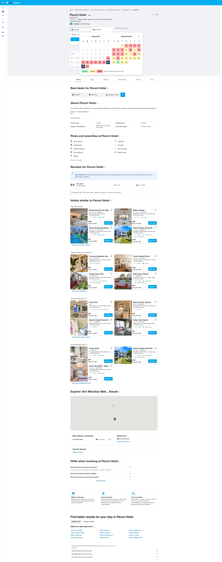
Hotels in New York (76, 535)
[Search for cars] (3, 15)
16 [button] (83, 58)
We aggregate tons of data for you (82, 554)
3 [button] (87, 50)
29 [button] (108, 62)
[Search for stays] (3, 11)
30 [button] (83, 66)
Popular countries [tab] (89, 521)
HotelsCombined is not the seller (82, 551)
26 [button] (95, 62)
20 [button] (100, 58)
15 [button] (108, 54)
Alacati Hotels (125, 10)
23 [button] (83, 62)
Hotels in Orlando (105, 533)
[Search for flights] (3, 8)
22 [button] (108, 58)
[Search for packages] (3, 19)
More (72, 113)
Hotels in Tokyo (104, 537)
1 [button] (108, 46)
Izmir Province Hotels (112, 10)
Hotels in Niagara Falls (135, 537)
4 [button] (91, 50)
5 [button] (95, 50)
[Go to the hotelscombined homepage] (13, 2)
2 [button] (83, 50)
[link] (81, 245)
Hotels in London (134, 535)
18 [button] (91, 58)
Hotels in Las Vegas (77, 530)
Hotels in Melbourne (135, 530)
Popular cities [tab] (76, 521)
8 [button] (108, 50)
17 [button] (87, 58)
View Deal (108, 223)
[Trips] (3, 27)
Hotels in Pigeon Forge (77, 533)
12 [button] (95, 54)
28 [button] (104, 62)
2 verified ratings (85, 24)
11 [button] (91, 54)
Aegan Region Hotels (96, 10)
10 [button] (87, 54)
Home (71, 10)
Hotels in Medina (134, 533)
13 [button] (100, 54)
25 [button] (91, 62)
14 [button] (104, 54)
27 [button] (100, 62)
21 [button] (104, 58)
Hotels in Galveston (77, 537)
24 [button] (87, 62)
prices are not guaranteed (109, 545)
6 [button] (99, 50)
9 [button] (83, 54)
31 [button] (87, 66)
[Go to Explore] (3, 22)
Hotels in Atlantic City (106, 535)
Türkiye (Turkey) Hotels (80, 10)
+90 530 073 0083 (75, 21)
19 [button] (95, 58)
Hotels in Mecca (104, 530)
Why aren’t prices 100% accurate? (82, 557)
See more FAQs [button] (100, 481)
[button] (3, 3)
